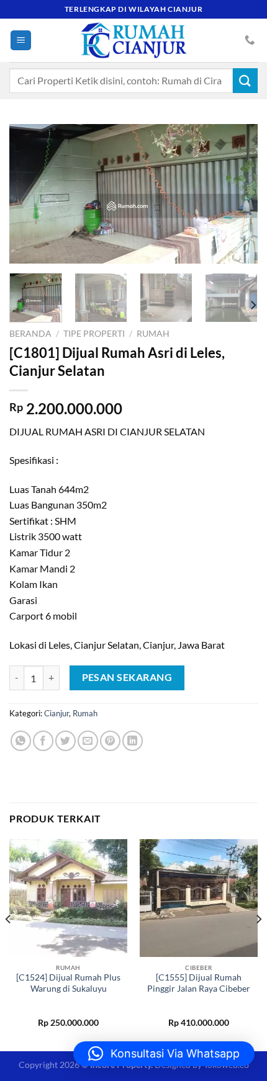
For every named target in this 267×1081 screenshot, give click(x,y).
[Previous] (30, 194)
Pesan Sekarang (127, 677)
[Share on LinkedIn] (132, 741)
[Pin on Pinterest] (110, 741)
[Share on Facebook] (43, 741)
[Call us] (250, 40)
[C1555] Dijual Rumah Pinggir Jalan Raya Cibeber (198, 983)
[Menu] (21, 40)
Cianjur (56, 713)
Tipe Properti (94, 334)
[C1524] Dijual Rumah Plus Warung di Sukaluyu (68, 983)
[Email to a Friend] (88, 741)
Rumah (153, 334)
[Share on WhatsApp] (21, 741)
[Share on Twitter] (65, 741)
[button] (164, 1053)
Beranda (30, 334)
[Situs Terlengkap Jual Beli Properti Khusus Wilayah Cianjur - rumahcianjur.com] (133, 40)
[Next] (237, 194)
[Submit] (245, 80)
